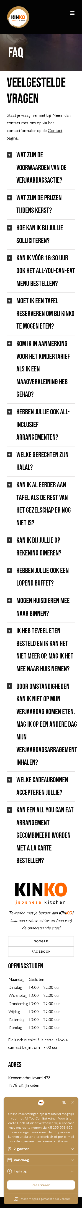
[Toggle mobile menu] (72, 13)
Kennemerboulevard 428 (29, 1078)
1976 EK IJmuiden (23, 1085)
